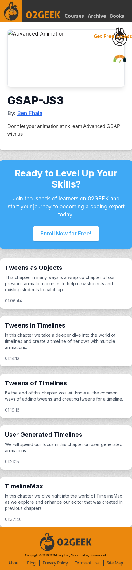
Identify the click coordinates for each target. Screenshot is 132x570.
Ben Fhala (29, 113)
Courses (74, 16)
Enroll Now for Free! (66, 233)
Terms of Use (87, 563)
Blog (31, 563)
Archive (97, 16)
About (14, 563)
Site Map (115, 563)
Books (117, 16)
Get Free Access (113, 36)
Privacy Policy (55, 563)
